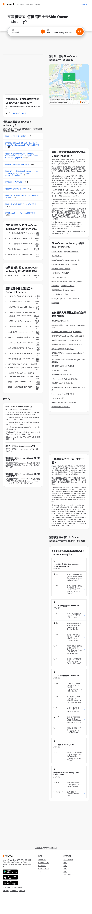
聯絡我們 (22, 891)
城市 (65, 872)
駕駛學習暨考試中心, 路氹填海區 (63, 366)
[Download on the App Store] (10, 877)
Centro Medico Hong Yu (60, 277)
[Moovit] (8, 4)
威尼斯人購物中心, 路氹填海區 (62, 349)
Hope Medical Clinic (71, 252)
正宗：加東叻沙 (57, 294)
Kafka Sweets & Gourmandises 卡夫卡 (65, 260)
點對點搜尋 (67, 875)
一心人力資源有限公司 (59, 281)
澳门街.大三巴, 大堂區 (59, 370)
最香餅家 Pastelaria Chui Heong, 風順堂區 (66, 340)
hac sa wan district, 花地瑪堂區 (62, 394)
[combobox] (25, 32)
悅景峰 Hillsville (56, 252)
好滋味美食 (55, 303)
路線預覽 (37, 234)
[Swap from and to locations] (43, 32)
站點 (65, 869)
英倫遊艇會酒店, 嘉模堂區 (60, 321)
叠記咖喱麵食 (74, 298)
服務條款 (6, 891)
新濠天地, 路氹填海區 (59, 344)
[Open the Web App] (10, 883)
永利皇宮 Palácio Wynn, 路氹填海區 (64, 402)
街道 (65, 866)
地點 (65, 863)
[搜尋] (80, 31)
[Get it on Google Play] (10, 871)
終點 (48, 30)
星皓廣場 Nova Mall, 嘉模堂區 (61, 383)
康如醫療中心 (56, 290)
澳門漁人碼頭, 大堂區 (76, 344)
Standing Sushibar (67, 286)
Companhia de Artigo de (60, 264)
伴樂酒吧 (74, 264)
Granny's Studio (68, 290)
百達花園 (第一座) (75, 281)
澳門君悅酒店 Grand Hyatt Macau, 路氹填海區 (67, 336)
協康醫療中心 (56, 256)
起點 (13, 30)
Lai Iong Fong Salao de (59, 298)
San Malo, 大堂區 (57, 398)
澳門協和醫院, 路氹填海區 (60, 407)
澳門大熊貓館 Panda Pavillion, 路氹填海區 (66, 332)
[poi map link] (69, 84)
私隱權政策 (14, 891)
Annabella (55, 286)
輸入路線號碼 (68, 860)
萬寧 (66, 294)
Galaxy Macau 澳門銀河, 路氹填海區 (64, 379)
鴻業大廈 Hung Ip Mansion (60, 269)
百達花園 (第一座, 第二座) (60, 273)
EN (41, 872)
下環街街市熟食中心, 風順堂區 (62, 375)
